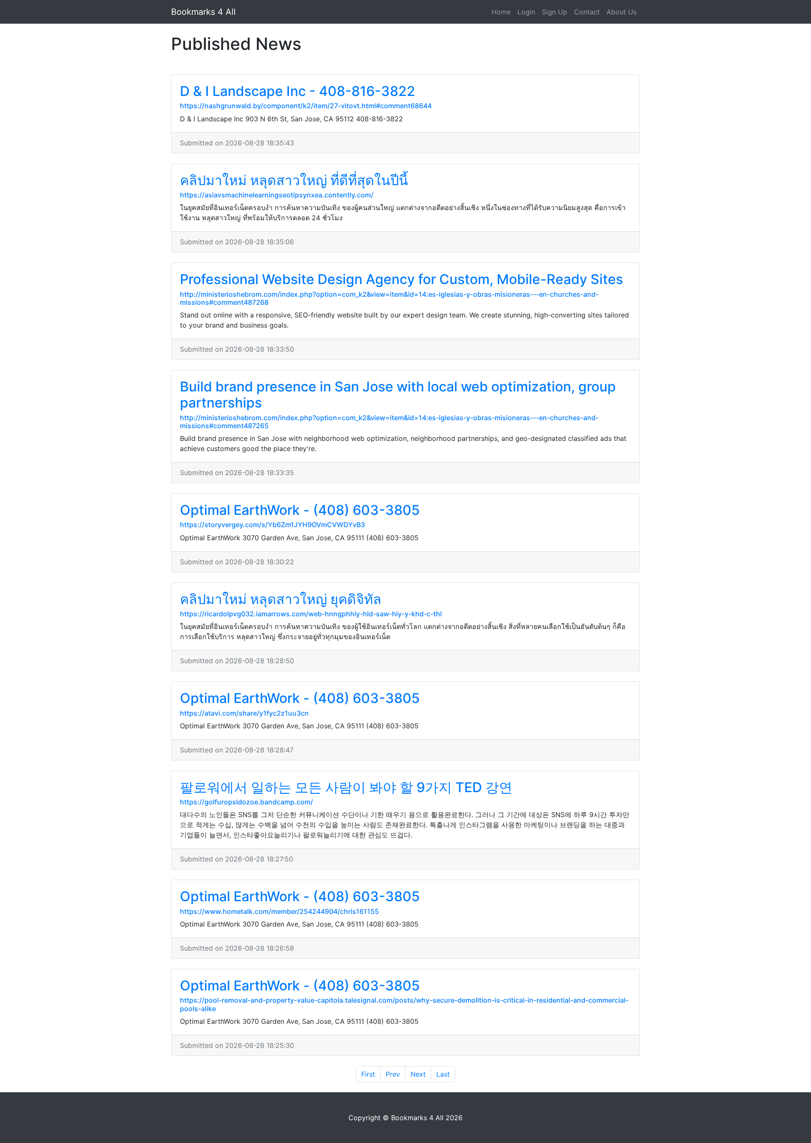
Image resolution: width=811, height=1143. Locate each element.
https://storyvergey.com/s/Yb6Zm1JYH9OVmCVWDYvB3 (272, 524)
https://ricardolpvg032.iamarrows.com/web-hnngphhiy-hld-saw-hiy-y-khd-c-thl (311, 614)
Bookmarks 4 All (203, 12)
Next (418, 1074)
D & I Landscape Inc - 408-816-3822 (297, 91)
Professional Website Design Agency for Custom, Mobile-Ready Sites (401, 279)
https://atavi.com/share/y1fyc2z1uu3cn (244, 713)
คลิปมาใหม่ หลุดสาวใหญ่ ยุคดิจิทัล (280, 599)
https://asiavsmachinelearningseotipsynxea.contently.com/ (276, 195)
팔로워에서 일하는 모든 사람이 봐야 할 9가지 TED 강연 (346, 787)
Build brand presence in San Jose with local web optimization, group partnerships (398, 394)
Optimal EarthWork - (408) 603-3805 (300, 510)
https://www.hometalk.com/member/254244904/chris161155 (279, 911)
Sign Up (554, 12)
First (368, 1074)
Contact (587, 12)
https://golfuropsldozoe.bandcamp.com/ (246, 802)
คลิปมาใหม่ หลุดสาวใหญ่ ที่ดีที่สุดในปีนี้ (294, 180)
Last (443, 1074)
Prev (393, 1074)
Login (526, 12)
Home (501, 12)
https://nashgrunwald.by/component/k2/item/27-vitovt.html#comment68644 (306, 105)
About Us (622, 12)
